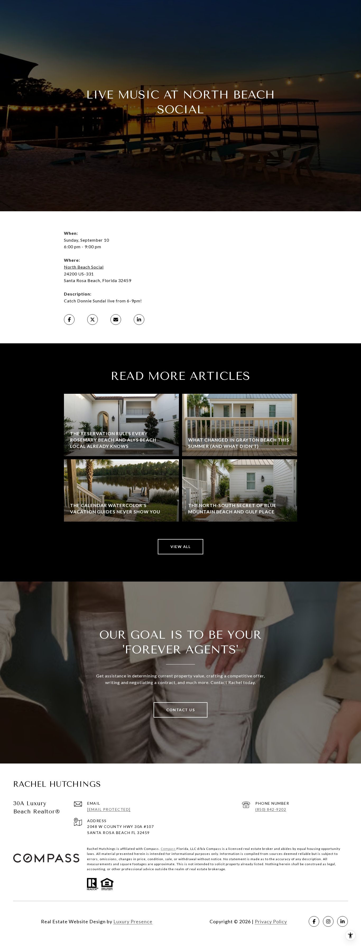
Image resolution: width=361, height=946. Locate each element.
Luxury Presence (132, 921)
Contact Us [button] (180, 710)
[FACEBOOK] (314, 921)
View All (180, 546)
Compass (168, 849)
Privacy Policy (271, 921)
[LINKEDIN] (342, 921)
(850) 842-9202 (270, 809)
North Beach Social (84, 266)
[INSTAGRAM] (328, 921)
